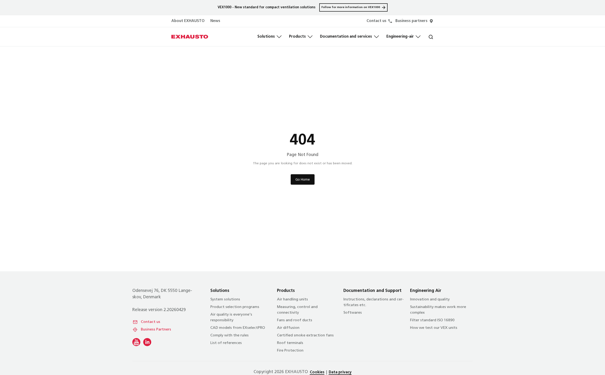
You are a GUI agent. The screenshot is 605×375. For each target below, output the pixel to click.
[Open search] (427, 37)
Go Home (302, 179)
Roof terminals (290, 343)
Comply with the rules (229, 335)
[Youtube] (136, 342)
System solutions (225, 299)
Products (297, 37)
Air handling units (292, 299)
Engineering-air (400, 37)
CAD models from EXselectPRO (237, 328)
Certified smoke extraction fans (305, 335)
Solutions (266, 37)
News (215, 21)
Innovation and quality (430, 299)
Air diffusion (288, 328)
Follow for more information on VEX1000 (350, 7)
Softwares (352, 313)
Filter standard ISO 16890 (432, 320)
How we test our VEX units (433, 328)
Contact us (150, 322)
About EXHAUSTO (188, 21)
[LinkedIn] (147, 342)
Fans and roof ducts (294, 320)
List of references (226, 343)
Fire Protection (290, 351)
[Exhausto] (189, 37)
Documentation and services (346, 37)
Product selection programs (234, 307)
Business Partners (156, 329)
